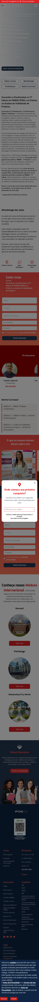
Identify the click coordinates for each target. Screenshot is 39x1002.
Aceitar (13, 999)
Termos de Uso (30, 983)
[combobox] (5, 509)
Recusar (4, 999)
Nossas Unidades (28, 1)
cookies (13, 962)
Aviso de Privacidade (11, 983)
